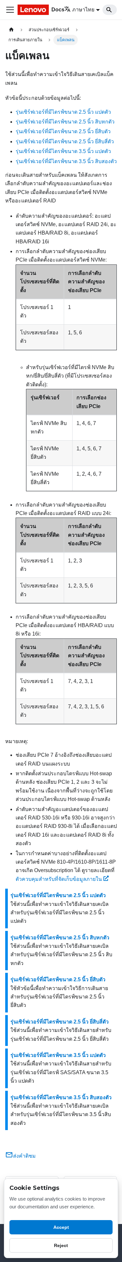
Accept (61, 1227)
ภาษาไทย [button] (83, 9)
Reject (61, 1245)
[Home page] (11, 30)
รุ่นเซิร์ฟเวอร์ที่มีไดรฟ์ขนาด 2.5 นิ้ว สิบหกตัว (65, 121)
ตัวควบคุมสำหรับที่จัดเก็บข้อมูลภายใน (59, 879)
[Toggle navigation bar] (10, 10)
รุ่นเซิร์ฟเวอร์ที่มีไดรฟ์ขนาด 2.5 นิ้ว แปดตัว (63, 112)
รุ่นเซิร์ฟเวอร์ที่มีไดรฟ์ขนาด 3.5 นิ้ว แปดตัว (63, 151)
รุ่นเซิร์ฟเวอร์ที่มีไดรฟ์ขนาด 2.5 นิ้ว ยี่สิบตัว (63, 131)
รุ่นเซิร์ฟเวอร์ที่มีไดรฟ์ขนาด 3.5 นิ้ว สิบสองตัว (66, 161)
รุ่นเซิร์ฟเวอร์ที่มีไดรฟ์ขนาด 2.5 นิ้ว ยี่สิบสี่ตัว (65, 141)
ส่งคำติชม (24, 1156)
